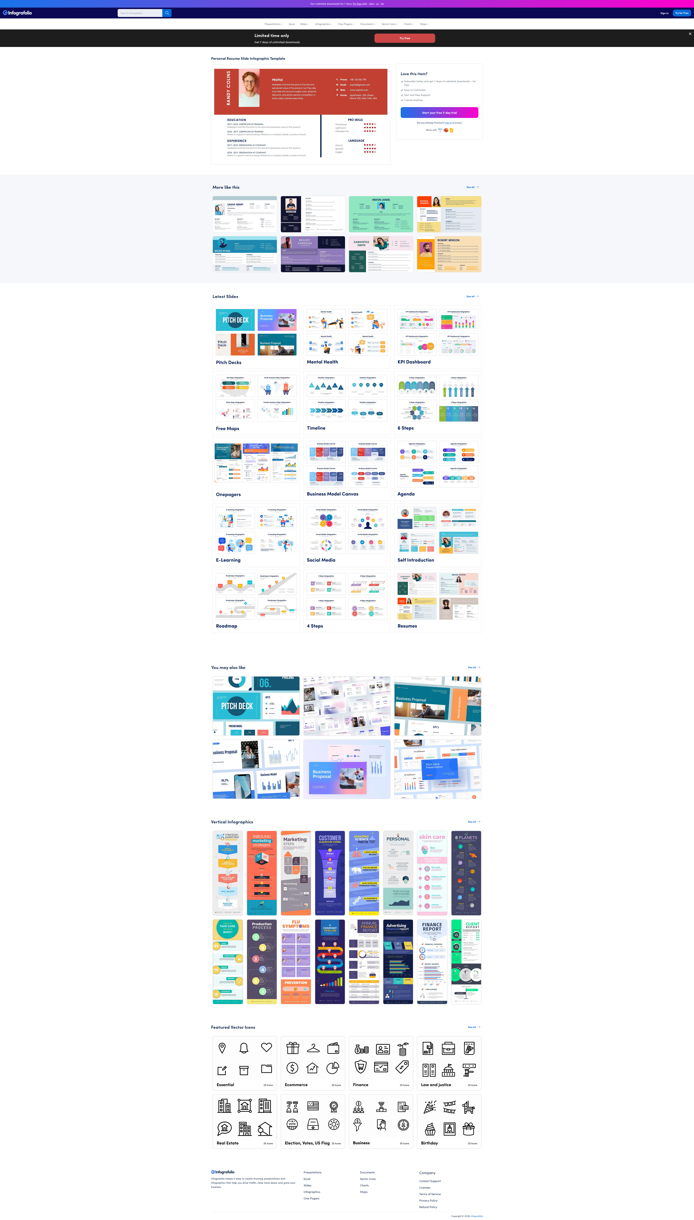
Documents (366, 24)
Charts (408, 24)
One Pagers (345, 24)
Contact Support (430, 1181)
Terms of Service (430, 1194)
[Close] (690, 33)
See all (471, 187)
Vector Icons (389, 24)
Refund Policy (428, 1207)
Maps (423, 24)
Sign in (665, 13)
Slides (303, 24)
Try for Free (682, 13)
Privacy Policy (428, 1200)
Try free (405, 38)
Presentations (272, 24)
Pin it (221, 71)
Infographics (322, 24)
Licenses (424, 1187)
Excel (292, 24)
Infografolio (477, 1215)
